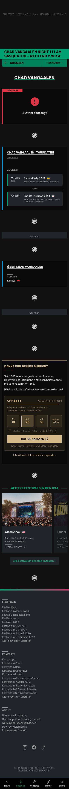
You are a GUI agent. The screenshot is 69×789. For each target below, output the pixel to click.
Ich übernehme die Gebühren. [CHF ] (33, 431)
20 (27, 421)
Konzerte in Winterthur (14, 670)
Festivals (23, 14)
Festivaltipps (9, 607)
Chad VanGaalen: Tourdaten (30, 152)
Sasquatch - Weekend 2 (51, 14)
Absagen (17, 63)
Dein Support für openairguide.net (21, 719)
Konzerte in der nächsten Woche (20, 678)
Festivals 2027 (10, 622)
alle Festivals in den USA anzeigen (33, 561)
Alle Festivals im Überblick (16, 640)
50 (42, 421)
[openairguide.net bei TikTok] (43, 747)
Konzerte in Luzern (12, 674)
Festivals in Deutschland (16, 614)
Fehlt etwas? (12, 158)
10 (13, 421)
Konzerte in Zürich (12, 663)
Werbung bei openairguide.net (19, 723)
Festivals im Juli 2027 (14, 629)
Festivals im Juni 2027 (15, 626)
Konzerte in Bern (11, 667)
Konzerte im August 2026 (16, 681)
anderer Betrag (55, 421)
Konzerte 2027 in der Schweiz (19, 693)
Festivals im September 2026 (18, 637)
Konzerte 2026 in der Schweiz (19, 689)
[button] (54, 63)
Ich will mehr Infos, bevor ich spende (33, 455)
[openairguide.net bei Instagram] (25, 747)
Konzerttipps (9, 659)
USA (34, 14)
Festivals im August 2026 (16, 633)
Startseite (8, 14)
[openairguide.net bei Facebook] (34, 747)
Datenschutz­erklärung (14, 726)
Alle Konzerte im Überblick (16, 696)
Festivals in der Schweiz (15, 611)
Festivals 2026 (10, 618)
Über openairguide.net (14, 715)
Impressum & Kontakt (14, 730)
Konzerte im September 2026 (18, 685)
